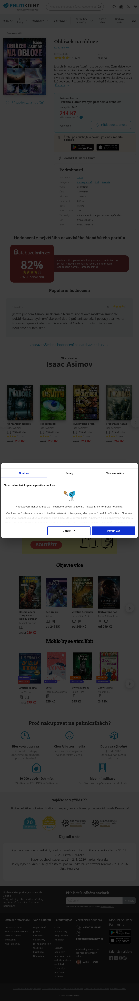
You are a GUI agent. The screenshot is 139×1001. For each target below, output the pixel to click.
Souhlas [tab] (24, 473)
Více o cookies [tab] (115, 473)
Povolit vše (113, 530)
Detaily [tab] (69, 473)
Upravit (67, 530)
